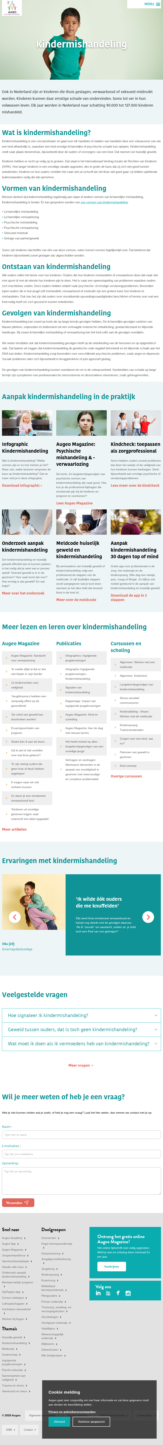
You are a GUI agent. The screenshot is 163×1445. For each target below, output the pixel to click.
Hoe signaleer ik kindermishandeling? (48, 1015)
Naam (6, 1127)
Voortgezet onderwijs (54, 1322)
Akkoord (59, 1421)
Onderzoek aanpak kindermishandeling (14, 1274)
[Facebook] (118, 1293)
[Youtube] (108, 1293)
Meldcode (8, 1348)
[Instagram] (128, 1294)
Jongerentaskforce (13, 1255)
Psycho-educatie (12, 1370)
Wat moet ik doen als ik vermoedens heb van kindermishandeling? (78, 1044)
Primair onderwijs (52, 1301)
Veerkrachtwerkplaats (15, 1261)
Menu (149, 4)
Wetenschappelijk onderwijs (52, 1336)
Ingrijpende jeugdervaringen (12, 1362)
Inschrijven (111, 1266)
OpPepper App (11, 1291)
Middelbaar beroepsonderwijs (52, 1288)
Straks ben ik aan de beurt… (29, 741)
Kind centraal (128, 765)
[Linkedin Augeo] (98, 1293)
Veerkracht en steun (14, 1391)
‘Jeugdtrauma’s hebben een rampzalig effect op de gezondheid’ (28, 701)
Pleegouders (49, 1295)
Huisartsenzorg (50, 1253)
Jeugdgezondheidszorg (56, 1259)
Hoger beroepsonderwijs (56, 1243)
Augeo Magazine (12, 1249)
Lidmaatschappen (13, 1303)
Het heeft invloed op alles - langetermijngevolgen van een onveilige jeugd (84, 746)
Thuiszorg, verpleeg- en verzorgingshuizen (56, 1309)
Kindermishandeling (14, 1343)
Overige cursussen (126, 776)
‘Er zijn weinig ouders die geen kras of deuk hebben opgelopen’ (27, 768)
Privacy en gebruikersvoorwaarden (72, 1411)
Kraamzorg (48, 1280)
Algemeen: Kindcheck (133, 675)
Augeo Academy (12, 1237)
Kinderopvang (50, 1274)
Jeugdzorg (48, 1268)
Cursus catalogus (13, 1297)
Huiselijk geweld (12, 1337)
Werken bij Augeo (13, 1319)
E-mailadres (10, 1146)
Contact (28, 1429)
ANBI (9, 1429)
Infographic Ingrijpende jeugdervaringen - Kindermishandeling (79, 674)
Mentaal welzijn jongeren (17, 1282)
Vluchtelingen (49, 1317)
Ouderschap (9, 1354)
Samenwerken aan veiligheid (14, 1377)
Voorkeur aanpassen (91, 1421)
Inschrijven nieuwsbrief (16, 1309)
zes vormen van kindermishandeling (104, 202)
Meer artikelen (14, 829)
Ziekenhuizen (49, 1349)
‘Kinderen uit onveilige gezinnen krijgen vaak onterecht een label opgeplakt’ (30, 814)
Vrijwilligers (48, 1328)
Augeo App (9, 1243)
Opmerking (10, 1163)
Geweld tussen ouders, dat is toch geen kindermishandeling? (72, 1029)
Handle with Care (13, 1267)
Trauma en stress (13, 1385)
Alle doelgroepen (52, 1355)
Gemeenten (48, 1237)
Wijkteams (47, 1343)
